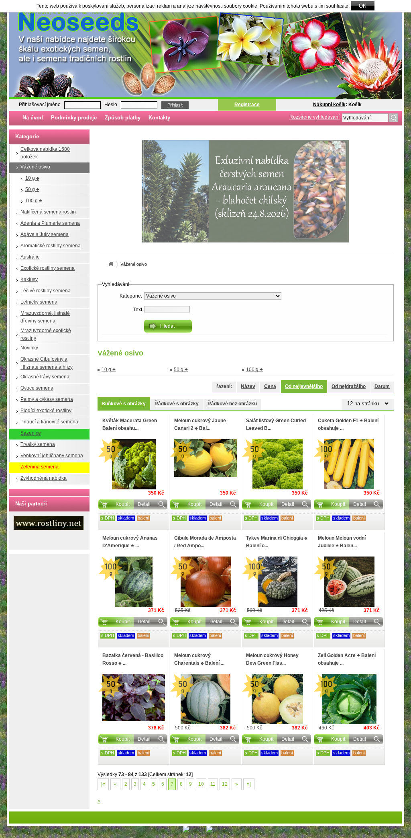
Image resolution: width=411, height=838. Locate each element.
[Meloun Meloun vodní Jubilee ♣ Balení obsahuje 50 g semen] (349, 582)
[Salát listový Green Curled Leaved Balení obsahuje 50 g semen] (277, 464)
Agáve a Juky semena (44, 234)
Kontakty (159, 118)
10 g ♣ (32, 178)
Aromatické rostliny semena (50, 246)
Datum (382, 386)
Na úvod (32, 118)
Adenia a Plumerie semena (50, 223)
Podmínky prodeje (74, 118)
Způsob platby (122, 118)
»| (249, 784)
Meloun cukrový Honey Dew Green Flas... (272, 659)
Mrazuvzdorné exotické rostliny (45, 334)
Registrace (247, 104)
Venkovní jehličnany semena (51, 455)
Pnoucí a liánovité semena (49, 422)
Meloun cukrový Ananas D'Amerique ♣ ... (130, 541)
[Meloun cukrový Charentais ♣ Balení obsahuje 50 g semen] (205, 699)
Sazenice (30, 433)
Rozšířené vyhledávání (314, 117)
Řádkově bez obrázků (232, 404)
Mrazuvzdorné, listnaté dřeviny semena (45, 317)
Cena (270, 386)
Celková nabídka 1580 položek (45, 153)
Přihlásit (175, 105)
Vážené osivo (35, 167)
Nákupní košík (329, 104)
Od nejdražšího (349, 386)
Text (137, 309)
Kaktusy (29, 279)
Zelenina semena (39, 467)
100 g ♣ (33, 200)
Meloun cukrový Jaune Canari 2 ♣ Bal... (200, 424)
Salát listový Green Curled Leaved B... (276, 424)
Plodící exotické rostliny (45, 410)
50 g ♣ (32, 189)
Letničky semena (38, 302)
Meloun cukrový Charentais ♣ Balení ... (199, 659)
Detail (144, 504)
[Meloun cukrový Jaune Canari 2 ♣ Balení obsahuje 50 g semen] (205, 458)
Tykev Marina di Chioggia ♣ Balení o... (276, 541)
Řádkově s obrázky (177, 404)
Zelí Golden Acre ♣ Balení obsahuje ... (347, 659)
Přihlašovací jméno (40, 104)
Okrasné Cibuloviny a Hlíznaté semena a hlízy (46, 363)
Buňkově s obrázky (124, 404)
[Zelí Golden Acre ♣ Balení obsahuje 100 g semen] (349, 699)
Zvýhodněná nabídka (43, 478)
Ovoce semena (36, 388)
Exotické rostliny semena (47, 268)
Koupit (123, 504)
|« (103, 784)
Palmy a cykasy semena (46, 399)
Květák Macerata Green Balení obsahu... (129, 424)
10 (201, 784)
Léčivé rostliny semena (45, 291)
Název (248, 386)
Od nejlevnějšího (304, 386)
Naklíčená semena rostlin (48, 212)
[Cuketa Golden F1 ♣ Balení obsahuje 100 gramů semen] (349, 464)
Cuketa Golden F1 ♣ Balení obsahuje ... (348, 424)
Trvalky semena (37, 444)
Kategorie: (131, 296)
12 (225, 784)
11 (213, 784)
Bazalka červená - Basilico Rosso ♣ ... (132, 659)
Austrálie (30, 257)
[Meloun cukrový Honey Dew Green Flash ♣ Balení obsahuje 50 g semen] (277, 699)
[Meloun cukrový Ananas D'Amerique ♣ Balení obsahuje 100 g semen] (133, 582)
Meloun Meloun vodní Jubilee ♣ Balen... (342, 541)
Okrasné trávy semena (44, 377)
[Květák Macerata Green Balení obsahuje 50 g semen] (133, 464)
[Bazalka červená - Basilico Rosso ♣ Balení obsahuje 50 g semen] (133, 697)
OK (362, 6)
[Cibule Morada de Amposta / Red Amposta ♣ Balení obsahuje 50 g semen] (205, 582)
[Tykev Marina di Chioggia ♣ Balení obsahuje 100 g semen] (277, 582)
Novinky (29, 348)
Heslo (110, 104)
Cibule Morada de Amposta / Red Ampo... (205, 541)
